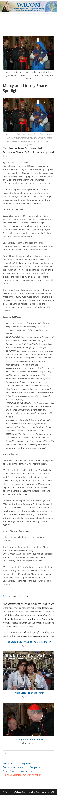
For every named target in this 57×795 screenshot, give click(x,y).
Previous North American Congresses (22, 767)
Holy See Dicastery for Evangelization (22, 774)
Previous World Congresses (17, 763)
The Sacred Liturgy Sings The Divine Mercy (28, 641)
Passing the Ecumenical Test (28, 739)
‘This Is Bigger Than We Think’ (28, 692)
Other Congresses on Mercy (17, 771)
